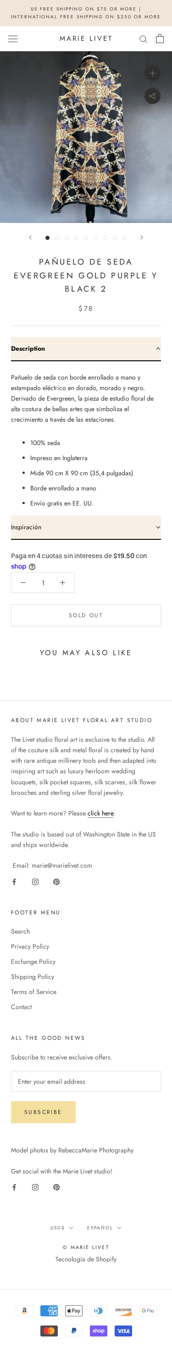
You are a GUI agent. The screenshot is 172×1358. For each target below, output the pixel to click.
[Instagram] (35, 881)
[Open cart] (160, 38)
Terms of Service (33, 991)
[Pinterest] (56, 881)
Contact (21, 1006)
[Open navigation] (12, 38)
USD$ (57, 1227)
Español (100, 1227)
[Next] (141, 237)
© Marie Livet (86, 1247)
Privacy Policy (30, 946)
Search (20, 931)
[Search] (143, 39)
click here (100, 813)
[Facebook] (14, 881)
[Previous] (30, 237)
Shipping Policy (32, 976)
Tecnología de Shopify (86, 1259)
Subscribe (43, 1112)
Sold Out (86, 615)
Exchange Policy (33, 961)
